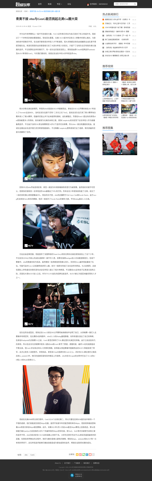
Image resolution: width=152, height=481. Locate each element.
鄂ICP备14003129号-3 (49, 470)
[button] (104, 144)
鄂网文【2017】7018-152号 (64, 470)
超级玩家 (19, 11)
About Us (58, 463)
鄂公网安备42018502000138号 (100, 470)
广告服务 (77, 463)
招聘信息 (96, 463)
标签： (20, 455)
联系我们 (87, 463)
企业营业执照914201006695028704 (82, 470)
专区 (59, 4)
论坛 (69, 4)
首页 (40, 4)
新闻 (49, 4)
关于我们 (67, 463)
